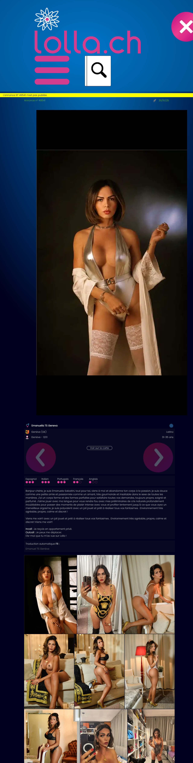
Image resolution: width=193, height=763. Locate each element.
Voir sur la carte (99, 448)
